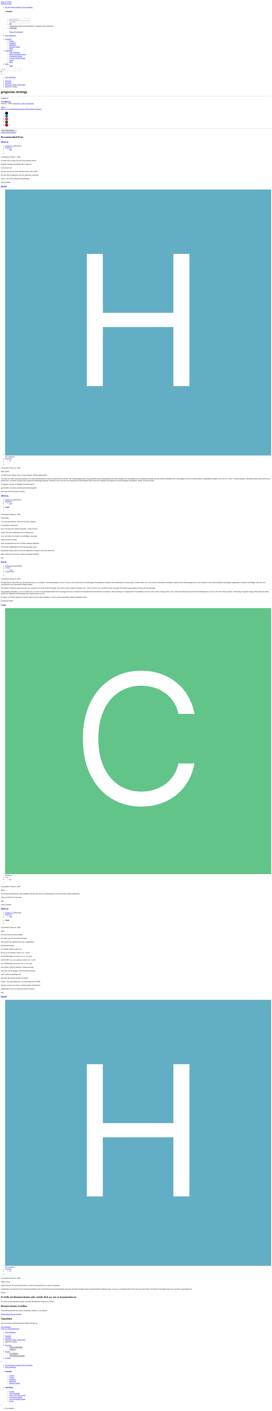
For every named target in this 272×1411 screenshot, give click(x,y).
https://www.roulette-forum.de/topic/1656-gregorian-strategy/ (21, 109)
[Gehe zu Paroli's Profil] (8, 566)
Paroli (3, 562)
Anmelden (13, 28)
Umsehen (8, 39)
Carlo (3, 605)
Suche (11, 60)
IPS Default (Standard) (17, 1356)
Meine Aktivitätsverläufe (17, 54)
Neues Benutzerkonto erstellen (11, 1314)
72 (10, 461)
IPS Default (13, 1354)
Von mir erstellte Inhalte (17, 58)
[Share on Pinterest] (6, 125)
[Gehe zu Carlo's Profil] (138, 873)
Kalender (12, 43)
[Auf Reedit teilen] (6, 119)
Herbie (4, 186)
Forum (11, 41)
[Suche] (2, 74)
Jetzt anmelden (6, 1327)
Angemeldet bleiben (16, 26)
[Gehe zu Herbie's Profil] (138, 455)
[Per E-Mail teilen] (6, 122)
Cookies (8, 1358)
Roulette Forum (6, 4)
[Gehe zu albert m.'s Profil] (4, 98)
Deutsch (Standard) (16, 1347)
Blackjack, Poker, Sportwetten (24, 103)
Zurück (11, 1375)
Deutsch (12, 1349)
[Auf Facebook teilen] (6, 116)
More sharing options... (9, 130)
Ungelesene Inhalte (15, 56)
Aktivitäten (9, 51)
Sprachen (8, 1345)
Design (7, 1352)
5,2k (10, 570)
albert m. (7, 102)
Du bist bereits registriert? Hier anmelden (19, 7)
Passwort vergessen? (16, 32)
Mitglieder (12, 45)
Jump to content (6, 2)
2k (10, 879)
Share (3, 107)
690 (10, 150)
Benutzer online (14, 47)
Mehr (11, 49)
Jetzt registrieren (10, 35)
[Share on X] (6, 113)
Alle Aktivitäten (14, 52)
